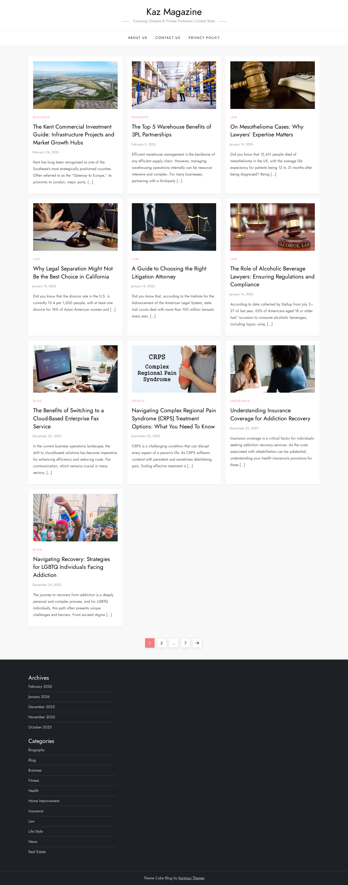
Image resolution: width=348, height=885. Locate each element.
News (32, 841)
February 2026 (40, 686)
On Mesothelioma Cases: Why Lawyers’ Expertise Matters (266, 130)
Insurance (240, 401)
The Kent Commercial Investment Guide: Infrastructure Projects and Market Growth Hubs (73, 134)
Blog (37, 401)
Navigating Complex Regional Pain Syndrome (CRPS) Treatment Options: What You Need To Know (174, 418)
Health (138, 401)
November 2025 (41, 717)
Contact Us (168, 37)
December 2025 (41, 707)
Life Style (35, 831)
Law (233, 117)
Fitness (33, 780)
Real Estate (37, 851)
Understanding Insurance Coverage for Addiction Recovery (270, 414)
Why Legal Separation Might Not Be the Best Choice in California (73, 272)
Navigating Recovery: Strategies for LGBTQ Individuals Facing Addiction (71, 567)
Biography (36, 750)
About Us (137, 37)
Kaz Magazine (174, 11)
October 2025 (40, 727)
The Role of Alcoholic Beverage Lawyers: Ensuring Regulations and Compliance (272, 276)
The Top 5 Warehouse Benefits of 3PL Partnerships (171, 130)
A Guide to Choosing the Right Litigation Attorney (169, 272)
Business (41, 117)
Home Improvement (43, 801)
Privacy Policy (204, 37)
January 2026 (39, 696)
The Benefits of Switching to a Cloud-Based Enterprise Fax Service (68, 418)
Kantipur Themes (191, 878)
